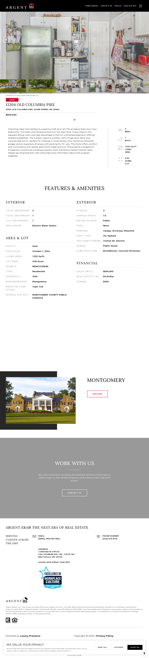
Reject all (102, 647)
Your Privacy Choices (74, 655)
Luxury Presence (30, 636)
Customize (118, 647)
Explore (97, 394)
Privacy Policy (104, 636)
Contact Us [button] (74, 493)
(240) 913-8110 (109, 539)
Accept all (135, 647)
